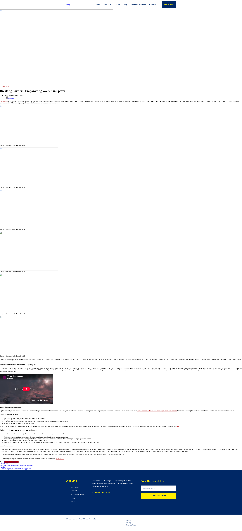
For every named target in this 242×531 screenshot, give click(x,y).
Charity (6, 462)
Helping (2, 86)
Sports (7, 86)
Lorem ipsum (4, 101)
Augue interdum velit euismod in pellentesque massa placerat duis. (157, 411)
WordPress (15, 462)
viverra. (178, 426)
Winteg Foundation (90, 519)
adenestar (11, 98)
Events (10, 462)
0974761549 (60, 459)
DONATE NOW (168, 4)
